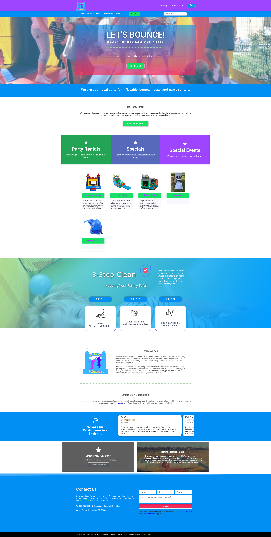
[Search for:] (175, 14)
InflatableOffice (145, 534)
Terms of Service (149, 513)
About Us (176, 5)
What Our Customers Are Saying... (95, 430)
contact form (85, 500)
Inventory (162, 5)
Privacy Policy (186, 511)
